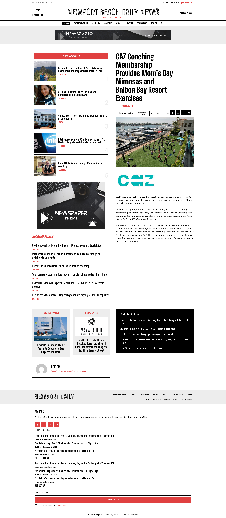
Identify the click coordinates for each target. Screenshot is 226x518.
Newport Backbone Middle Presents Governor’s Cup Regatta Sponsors (51, 349)
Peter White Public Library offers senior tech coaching (81, 165)
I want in (111, 499)
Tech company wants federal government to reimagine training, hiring (69, 274)
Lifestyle (62, 75)
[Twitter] (178, 112)
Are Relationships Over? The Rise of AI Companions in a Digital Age (77, 93)
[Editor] (119, 113)
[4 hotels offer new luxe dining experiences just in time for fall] (45, 119)
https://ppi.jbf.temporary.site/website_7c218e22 (68, 371)
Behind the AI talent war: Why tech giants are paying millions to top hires (70, 295)
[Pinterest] (183, 112)
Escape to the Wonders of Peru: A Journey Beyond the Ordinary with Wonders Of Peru (80, 70)
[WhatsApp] (188, 112)
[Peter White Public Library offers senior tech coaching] (45, 166)
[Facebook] (172, 112)
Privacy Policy (61, 505)
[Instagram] (43, 424)
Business (62, 98)
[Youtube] (56, 424)
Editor (131, 113)
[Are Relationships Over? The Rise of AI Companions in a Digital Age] (45, 95)
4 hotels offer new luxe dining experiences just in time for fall (82, 117)
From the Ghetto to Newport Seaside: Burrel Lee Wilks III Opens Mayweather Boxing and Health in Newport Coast (91, 345)
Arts (61, 122)
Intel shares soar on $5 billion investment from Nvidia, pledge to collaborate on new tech (82, 141)
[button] (161, 23)
